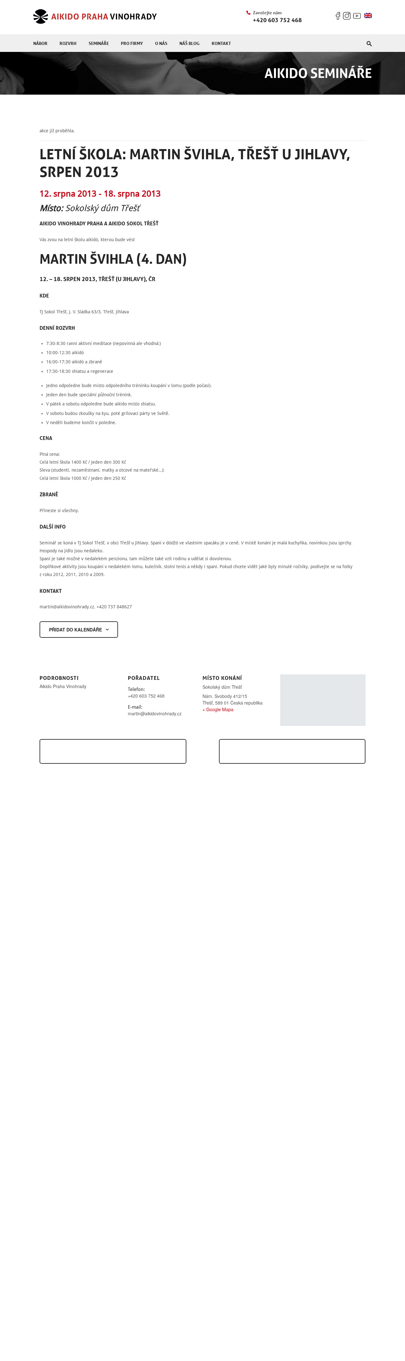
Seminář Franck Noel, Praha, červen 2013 (110, 751)
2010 (83, 574)
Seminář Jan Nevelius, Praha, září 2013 (298, 751)
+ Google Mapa (218, 709)
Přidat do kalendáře (75, 629)
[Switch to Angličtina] (368, 15)
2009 (98, 574)
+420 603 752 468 (277, 19)
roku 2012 (53, 574)
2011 (71, 574)
